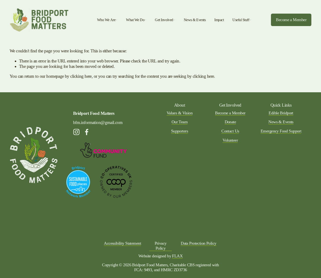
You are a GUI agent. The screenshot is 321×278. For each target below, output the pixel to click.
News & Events (195, 20)
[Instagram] (76, 132)
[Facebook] (86, 132)
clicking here (80, 76)
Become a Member (291, 19)
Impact (219, 20)
